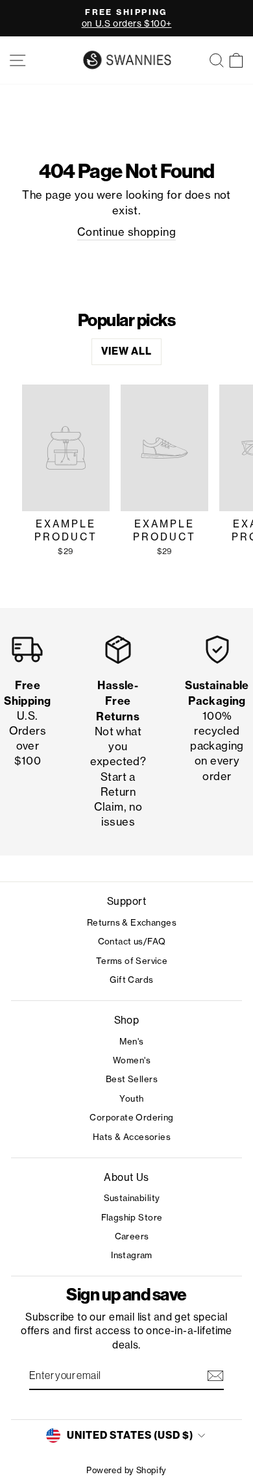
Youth (131, 1098)
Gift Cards (131, 979)
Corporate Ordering (131, 1117)
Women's (132, 1060)
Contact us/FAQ (132, 941)
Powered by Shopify (126, 1470)
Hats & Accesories (132, 1137)
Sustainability (132, 1198)
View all (126, 351)
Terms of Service (132, 961)
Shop (126, 1020)
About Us (126, 1177)
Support (126, 901)
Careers (132, 1236)
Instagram (131, 1255)
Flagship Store (132, 1217)
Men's (131, 1041)
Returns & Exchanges (131, 922)
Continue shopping (126, 231)
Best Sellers (132, 1079)
